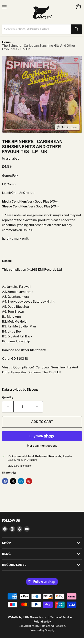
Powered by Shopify (42, 630)
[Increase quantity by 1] (37, 406)
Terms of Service (61, 617)
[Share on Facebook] (5, 481)
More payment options (42, 445)
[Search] (76, 29)
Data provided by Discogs (20, 389)
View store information (20, 465)
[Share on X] (13, 481)
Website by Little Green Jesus (27, 617)
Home (6, 42)
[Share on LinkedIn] (21, 481)
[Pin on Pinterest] (29, 481)
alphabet (12, 158)
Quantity (7, 397)
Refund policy (42, 621)
